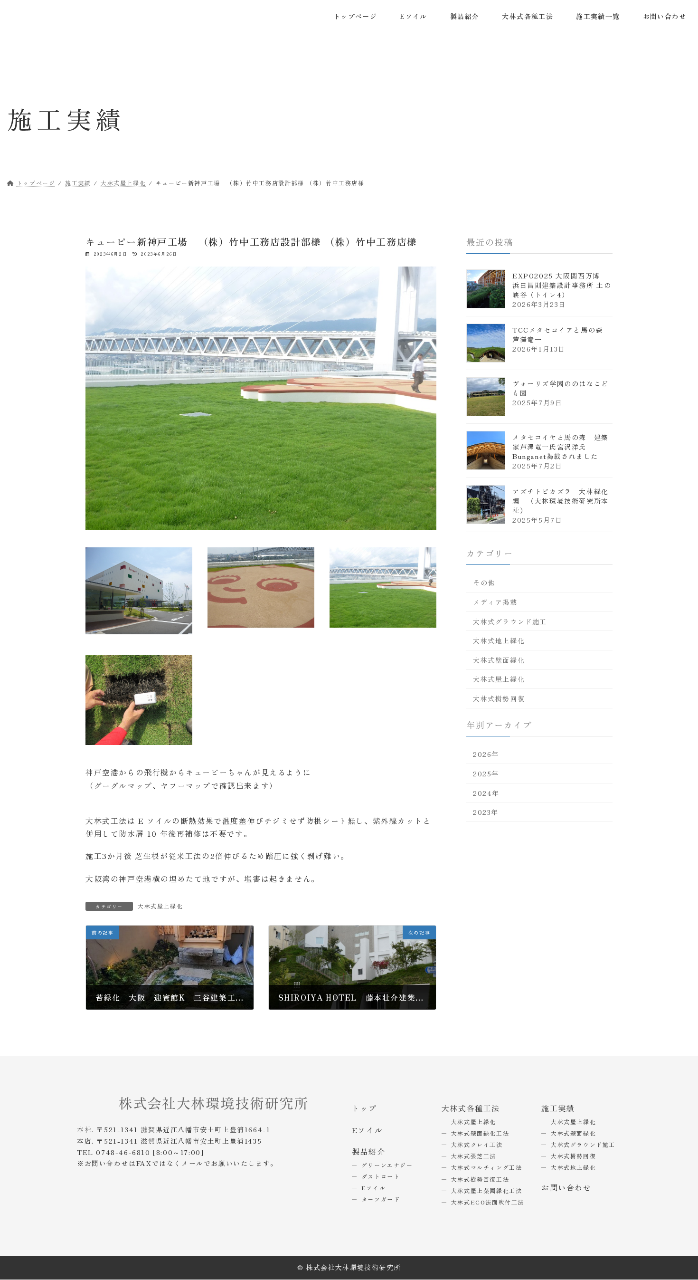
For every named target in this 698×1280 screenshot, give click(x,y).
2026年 (486, 754)
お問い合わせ (566, 1187)
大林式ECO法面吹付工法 (487, 1202)
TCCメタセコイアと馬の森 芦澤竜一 (561, 334)
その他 (484, 582)
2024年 (486, 792)
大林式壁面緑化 (499, 659)
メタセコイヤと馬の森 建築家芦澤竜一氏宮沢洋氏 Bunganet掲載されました (560, 446)
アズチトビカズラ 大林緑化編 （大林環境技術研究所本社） (560, 500)
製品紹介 (368, 1151)
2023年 (486, 812)
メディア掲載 (495, 602)
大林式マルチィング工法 (486, 1168)
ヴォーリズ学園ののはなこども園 (560, 387)
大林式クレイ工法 (477, 1144)
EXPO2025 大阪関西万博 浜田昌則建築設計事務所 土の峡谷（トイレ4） (561, 284)
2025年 (486, 773)
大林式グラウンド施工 (510, 621)
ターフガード (380, 1199)
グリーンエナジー (387, 1165)
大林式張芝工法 (473, 1156)
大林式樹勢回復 (499, 698)
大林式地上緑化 (499, 640)
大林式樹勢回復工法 (480, 1179)
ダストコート (380, 1176)
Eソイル (367, 1130)
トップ (364, 1108)
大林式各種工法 (471, 1108)
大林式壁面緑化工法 (480, 1133)
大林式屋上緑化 (160, 906)
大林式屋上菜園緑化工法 (486, 1190)
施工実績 (558, 1108)
